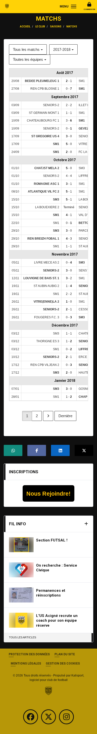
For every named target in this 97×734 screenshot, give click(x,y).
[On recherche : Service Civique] (21, 569)
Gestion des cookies (63, 663)
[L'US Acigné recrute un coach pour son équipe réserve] (21, 620)
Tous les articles (22, 637)
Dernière (65, 416)
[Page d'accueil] (48, 690)
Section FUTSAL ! (51, 540)
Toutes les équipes (28, 59)
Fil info (17, 523)
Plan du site (64, 654)
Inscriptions (23, 471)
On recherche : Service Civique (56, 568)
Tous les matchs (26, 49)
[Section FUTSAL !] (21, 544)
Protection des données (29, 654)
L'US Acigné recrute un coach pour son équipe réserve (57, 620)
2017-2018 (61, 49)
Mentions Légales (26, 663)
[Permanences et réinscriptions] (21, 595)
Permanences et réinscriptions (50, 593)
